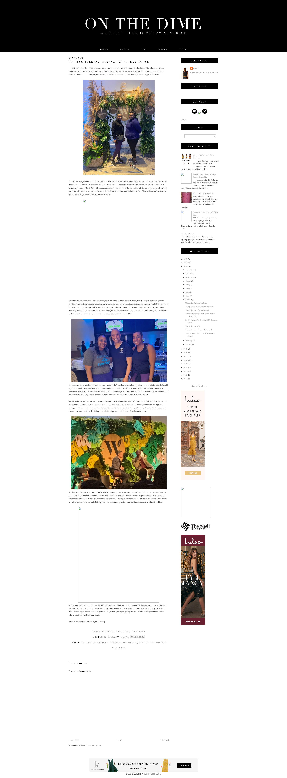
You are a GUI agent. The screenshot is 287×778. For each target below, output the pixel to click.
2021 (185, 262)
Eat (144, 49)
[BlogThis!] (134, 636)
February (189, 340)
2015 (185, 364)
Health (144, 642)
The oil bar (161, 304)
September (189, 277)
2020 (185, 266)
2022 (185, 259)
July (187, 284)
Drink (163, 49)
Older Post (164, 740)
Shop (183, 49)
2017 (185, 356)
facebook (108, 631)
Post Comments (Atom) (91, 745)
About (125, 49)
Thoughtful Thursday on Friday (196, 303)
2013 (185, 371)
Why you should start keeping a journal (199, 306)
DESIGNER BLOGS (152, 774)
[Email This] (131, 636)
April (187, 296)
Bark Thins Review (188, 234)
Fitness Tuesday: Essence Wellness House (200, 329)
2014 (185, 367)
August (188, 281)
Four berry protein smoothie (203, 193)
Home (104, 49)
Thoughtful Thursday (192, 326)
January (188, 344)
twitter (123, 631)
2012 (185, 375)
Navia (196, 68)
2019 (185, 349)
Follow (183, 119)
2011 (185, 378)
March (188, 299)
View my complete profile (204, 72)
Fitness (113, 642)
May (187, 292)
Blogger (204, 386)
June (187, 288)
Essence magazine (94, 642)
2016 (185, 360)
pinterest (138, 631)
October (188, 273)
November (189, 269)
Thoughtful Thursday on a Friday (197, 310)
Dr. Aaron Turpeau (150, 492)
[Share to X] (137, 636)
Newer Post (74, 740)
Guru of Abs (134, 188)
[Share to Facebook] (140, 636)
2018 (185, 352)
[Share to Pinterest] (143, 636)
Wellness (119, 647)
